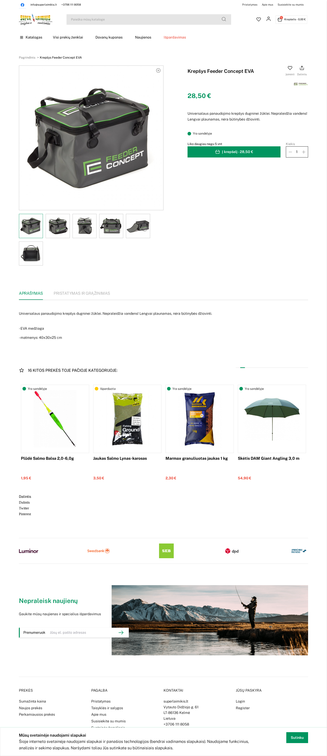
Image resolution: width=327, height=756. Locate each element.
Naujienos (143, 37)
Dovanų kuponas (109, 37)
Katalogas (34, 37)
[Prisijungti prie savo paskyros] (268, 19)
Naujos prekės (30, 708)
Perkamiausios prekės (37, 714)
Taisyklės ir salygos (107, 708)
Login (240, 701)
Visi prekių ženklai (68, 37)
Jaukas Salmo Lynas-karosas (120, 458)
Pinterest (25, 513)
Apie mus (267, 4)
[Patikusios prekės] (258, 19)
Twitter (24, 508)
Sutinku (297, 738)
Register (243, 708)
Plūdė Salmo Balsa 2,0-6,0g (47, 458)
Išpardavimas (175, 37)
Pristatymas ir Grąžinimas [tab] (82, 293)
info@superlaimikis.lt (43, 4)
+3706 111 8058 (71, 4)
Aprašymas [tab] (31, 293)
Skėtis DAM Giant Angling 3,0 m (268, 458)
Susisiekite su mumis (291, 4)
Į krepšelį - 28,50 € (237, 152)
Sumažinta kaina (32, 701)
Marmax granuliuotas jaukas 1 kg (197, 458)
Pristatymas (249, 4)
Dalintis (24, 502)
